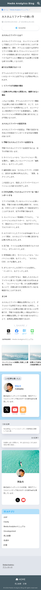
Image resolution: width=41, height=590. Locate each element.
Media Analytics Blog (20, 3)
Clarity (6, 522)
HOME (21, 579)
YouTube (14, 414)
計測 (5, 545)
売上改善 (7, 536)
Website (23, 414)
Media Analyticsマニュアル (22, 339)
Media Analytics (8, 565)
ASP (5, 517)
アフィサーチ (8, 567)
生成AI (6, 540)
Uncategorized (10, 531)
